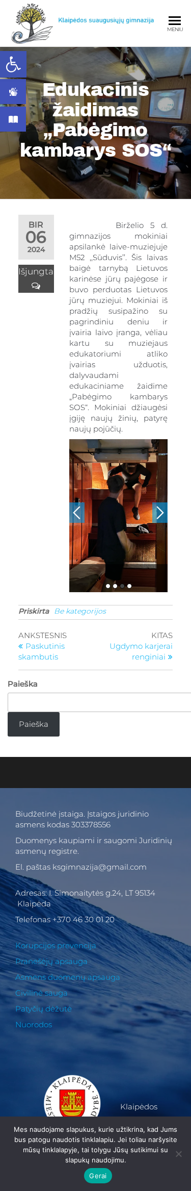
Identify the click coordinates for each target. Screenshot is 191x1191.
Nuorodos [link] (33, 1024)
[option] (118, 515)
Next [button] (160, 512)
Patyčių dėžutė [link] (43, 1008)
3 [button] (122, 586)
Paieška (23, 684)
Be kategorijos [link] (80, 611)
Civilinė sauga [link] (41, 993)
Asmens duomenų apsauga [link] (67, 977)
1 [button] (108, 586)
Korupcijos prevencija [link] (55, 945)
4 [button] (129, 586)
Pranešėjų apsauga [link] (51, 961)
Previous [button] (77, 512)
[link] (13, 64)
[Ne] (178, 1154)
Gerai (97, 1176)
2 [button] (115, 586)
